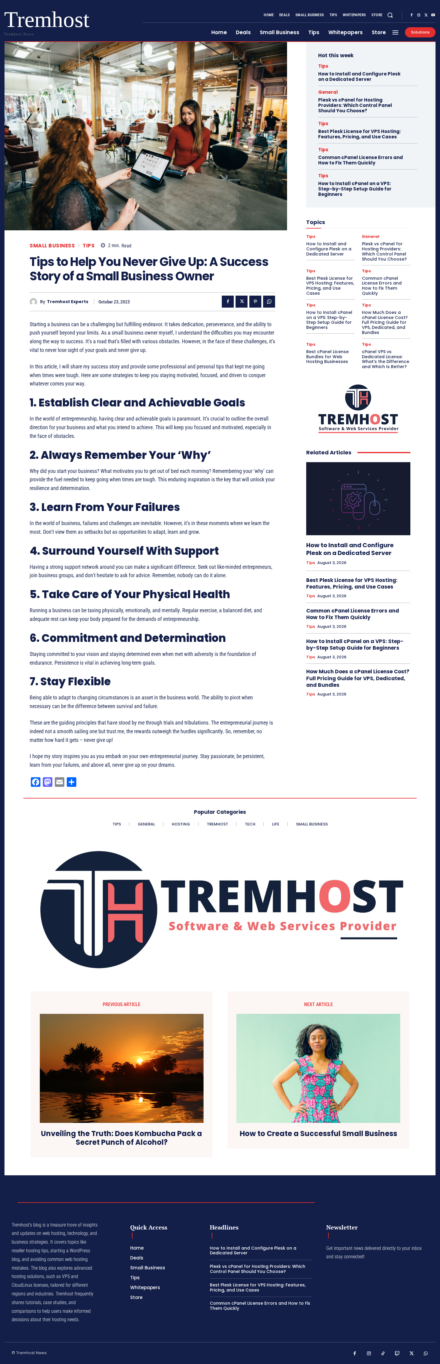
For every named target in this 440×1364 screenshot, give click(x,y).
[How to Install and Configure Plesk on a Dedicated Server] (358, 498)
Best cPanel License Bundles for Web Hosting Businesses (327, 357)
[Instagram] (418, 15)
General (328, 92)
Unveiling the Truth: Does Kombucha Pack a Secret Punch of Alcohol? (121, 1138)
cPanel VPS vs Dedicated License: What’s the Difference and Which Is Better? (385, 359)
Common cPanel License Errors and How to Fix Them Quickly (360, 160)
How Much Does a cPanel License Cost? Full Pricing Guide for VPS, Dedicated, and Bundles (385, 322)
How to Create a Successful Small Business (318, 1133)
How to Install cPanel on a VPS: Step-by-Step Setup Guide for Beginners (355, 188)
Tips (89, 245)
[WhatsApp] (269, 302)
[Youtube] (433, 15)
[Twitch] (397, 1354)
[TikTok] (383, 1354)
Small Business (52, 245)
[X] (426, 15)
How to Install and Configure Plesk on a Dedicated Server (359, 76)
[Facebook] (411, 15)
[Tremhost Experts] (35, 302)
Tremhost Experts (67, 301)
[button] (390, 15)
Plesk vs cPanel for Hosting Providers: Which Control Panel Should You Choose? (355, 105)
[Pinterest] (255, 302)
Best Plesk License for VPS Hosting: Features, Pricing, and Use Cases (359, 134)
